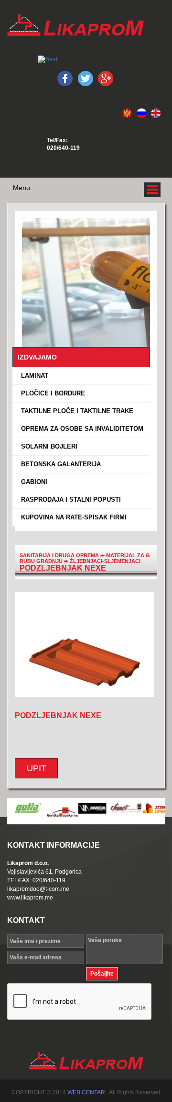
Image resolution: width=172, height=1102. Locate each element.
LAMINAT (32, 375)
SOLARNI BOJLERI (47, 446)
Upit (36, 768)
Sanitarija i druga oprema (59, 555)
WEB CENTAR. (87, 1092)
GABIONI (32, 481)
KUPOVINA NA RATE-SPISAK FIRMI (72, 517)
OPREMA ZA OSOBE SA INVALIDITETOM (80, 428)
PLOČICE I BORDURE (51, 393)
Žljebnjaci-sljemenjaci (105, 561)
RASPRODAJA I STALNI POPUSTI (69, 499)
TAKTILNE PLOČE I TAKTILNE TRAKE (75, 411)
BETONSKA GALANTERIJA (59, 464)
